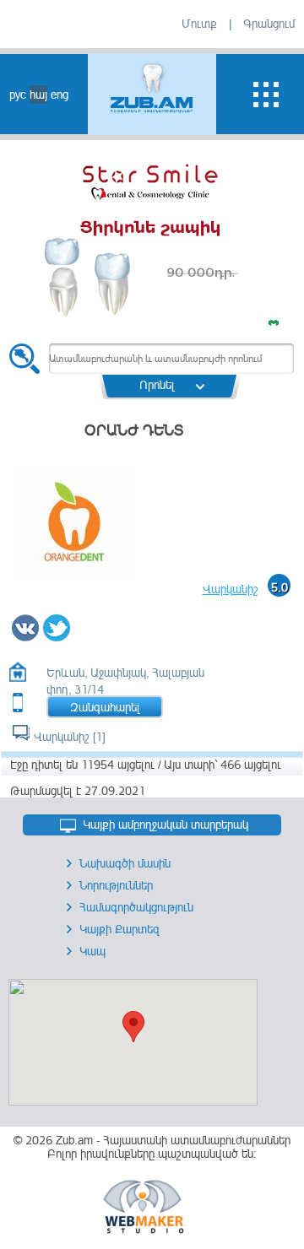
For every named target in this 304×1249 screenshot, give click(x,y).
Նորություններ (116, 885)
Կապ (92, 951)
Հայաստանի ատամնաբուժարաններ (196, 1140)
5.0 (279, 587)
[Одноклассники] (75, 636)
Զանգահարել (105, 707)
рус (17, 94)
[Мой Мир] (79, 636)
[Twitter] (57, 636)
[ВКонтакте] (25, 636)
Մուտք (199, 23)
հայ (38, 94)
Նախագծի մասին (125, 863)
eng (59, 94)
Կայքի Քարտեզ (119, 929)
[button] (133, 1026)
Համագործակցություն (136, 907)
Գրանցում (269, 23)
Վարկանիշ (230, 589)
